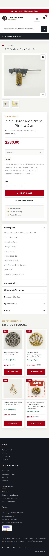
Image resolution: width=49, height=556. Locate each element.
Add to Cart (26, 193)
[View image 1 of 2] (6, 104)
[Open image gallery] (24, 75)
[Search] (44, 29)
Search (11, 45)
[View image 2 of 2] (15, 104)
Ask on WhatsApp (25, 200)
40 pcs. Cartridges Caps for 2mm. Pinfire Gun (13, 403)
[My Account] (37, 19)
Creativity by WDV (41, 551)
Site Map (5, 480)
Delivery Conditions (9, 498)
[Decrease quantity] (8, 186)
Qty (6, 181)
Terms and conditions (10, 495)
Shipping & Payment (9, 474)
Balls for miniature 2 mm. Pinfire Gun (11, 354)
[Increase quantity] (22, 186)
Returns (5, 477)
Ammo (4, 453)
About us (5, 492)
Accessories (6, 456)
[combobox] (24, 29)
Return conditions (8, 501)
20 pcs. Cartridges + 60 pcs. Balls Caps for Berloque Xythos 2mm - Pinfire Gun (36, 405)
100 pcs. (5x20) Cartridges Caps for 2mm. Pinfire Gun (34, 355)
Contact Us (6, 471)
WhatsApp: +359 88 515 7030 (12, 513)
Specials (5, 459)
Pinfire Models (7, 450)
